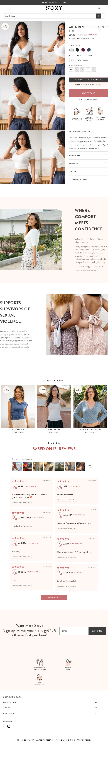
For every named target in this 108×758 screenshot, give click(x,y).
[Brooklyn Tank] (54, 406)
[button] (82, 35)
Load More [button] (54, 597)
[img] (18, 481)
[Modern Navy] (89, 49)
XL (94, 69)
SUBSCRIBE (97, 631)
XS (71, 69)
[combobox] (49, 16)
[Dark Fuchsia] (83, 49)
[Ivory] (71, 49)
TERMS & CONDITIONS (66, 740)
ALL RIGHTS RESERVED (45, 740)
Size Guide (77, 65)
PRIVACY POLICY (84, 740)
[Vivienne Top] (18, 406)
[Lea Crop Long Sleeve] (90, 406)
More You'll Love (54, 380)
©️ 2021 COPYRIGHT (25, 740)
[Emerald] (77, 49)
